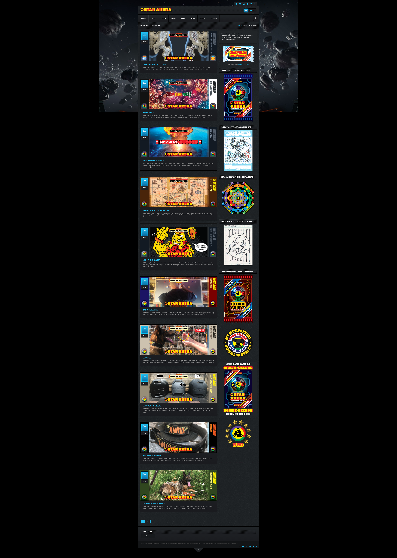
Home (240, 25)
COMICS (214, 18)
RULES (163, 18)
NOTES (202, 18)
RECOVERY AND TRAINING (154, 504)
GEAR (153, 18)
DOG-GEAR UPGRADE (152, 406)
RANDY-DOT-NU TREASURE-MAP (157, 210)
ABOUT (143, 18)
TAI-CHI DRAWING (150, 310)
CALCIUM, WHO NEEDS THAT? (156, 64)
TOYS (193, 18)
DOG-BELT (147, 358)
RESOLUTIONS (149, 112)
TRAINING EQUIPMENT (153, 456)
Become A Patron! (243, 64)
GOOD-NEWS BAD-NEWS (153, 160)
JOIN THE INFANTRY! (152, 260)
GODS (183, 18)
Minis (173, 18)
